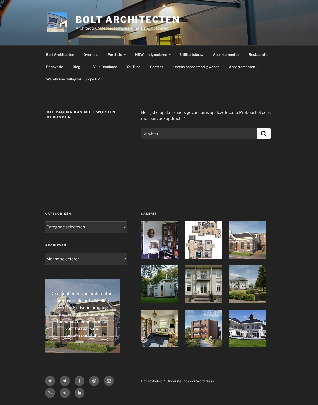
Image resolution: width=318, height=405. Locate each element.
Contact (156, 67)
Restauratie (258, 54)
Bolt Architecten (128, 19)
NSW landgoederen (151, 54)
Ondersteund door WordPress (190, 381)
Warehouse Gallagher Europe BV (73, 79)
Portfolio (115, 54)
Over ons (90, 54)
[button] (163, 240)
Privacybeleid (151, 381)
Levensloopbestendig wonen (196, 67)
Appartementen (226, 54)
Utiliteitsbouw (191, 54)
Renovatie (54, 67)
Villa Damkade (105, 67)
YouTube (133, 67)
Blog (76, 67)
